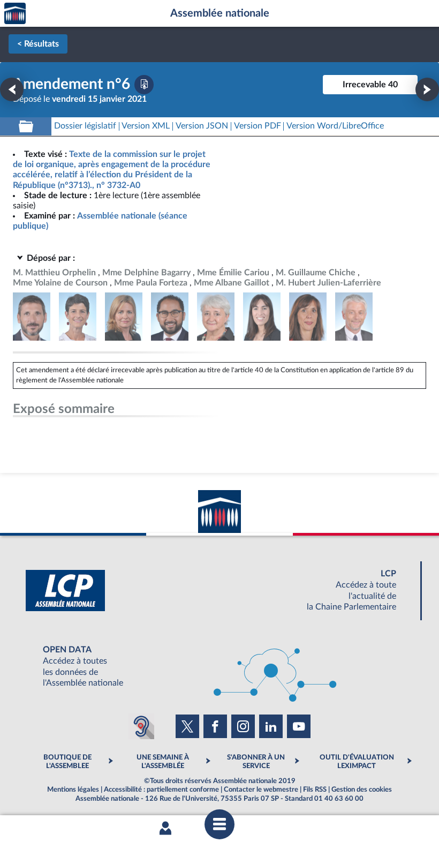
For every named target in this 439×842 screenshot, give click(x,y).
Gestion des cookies (361, 789)
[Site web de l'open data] (219, 667)
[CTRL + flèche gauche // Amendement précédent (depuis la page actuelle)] (12, 89)
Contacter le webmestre (261, 789)
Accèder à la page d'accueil (15, 13)
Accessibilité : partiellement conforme (161, 789)
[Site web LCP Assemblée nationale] (219, 591)
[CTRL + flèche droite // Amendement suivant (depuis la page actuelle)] (427, 89)
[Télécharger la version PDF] (144, 84)
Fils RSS (315, 789)
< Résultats (38, 44)
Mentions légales (73, 789)
